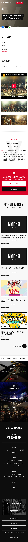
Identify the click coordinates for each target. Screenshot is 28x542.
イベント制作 (21, 463)
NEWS (14, 487)
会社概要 (14, 452)
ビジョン (12, 450)
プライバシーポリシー (9, 532)
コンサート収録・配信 (11, 460)
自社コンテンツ (21, 466)
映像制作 (4, 51)
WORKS (9, 358)
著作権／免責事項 (20, 532)
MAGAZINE (14, 482)
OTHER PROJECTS (17, 346)
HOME (2, 358)
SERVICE (14, 458)
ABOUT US (14, 447)
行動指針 (22, 450)
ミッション (6, 450)
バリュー (17, 450)
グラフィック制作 (8, 463)
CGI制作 (15, 463)
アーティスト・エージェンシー (10, 466)
